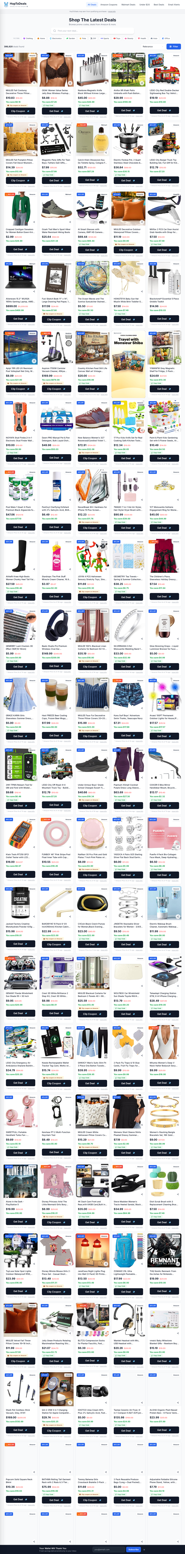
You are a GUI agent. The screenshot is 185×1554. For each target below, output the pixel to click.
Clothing (29, 38)
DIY (94, 38)
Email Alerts (174, 4)
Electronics (56, 38)
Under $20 (144, 4)
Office (167, 38)
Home (42, 38)
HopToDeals (18, 3)
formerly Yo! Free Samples (18, 6)
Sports (106, 38)
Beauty (130, 38)
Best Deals (159, 4)
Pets (84, 38)
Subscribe (133, 1549)
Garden (72, 38)
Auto (155, 38)
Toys (118, 38)
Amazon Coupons (108, 4)
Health (143, 38)
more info (112, 11)
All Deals (92, 4)
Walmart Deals (128, 4)
